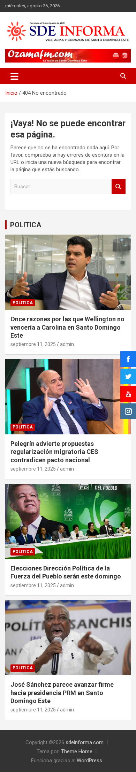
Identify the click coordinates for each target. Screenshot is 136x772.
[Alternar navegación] (14, 76)
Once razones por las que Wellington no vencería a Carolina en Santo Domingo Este (67, 327)
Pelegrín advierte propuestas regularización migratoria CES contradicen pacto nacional (54, 452)
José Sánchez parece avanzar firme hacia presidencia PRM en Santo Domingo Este (62, 692)
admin (67, 344)
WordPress (89, 760)
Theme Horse (76, 751)
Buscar (119, 187)
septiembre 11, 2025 (33, 344)
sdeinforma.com (85, 742)
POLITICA (25, 225)
